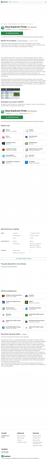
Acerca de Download (21, 435)
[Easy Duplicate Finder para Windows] (2, 28)
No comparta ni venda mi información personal (37, 443)
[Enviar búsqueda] (10, 2)
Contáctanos (19, 440)
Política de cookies (36, 440)
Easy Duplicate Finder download (8, 266)
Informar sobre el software (24, 258)
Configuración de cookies (37, 445)
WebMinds (25, 334)
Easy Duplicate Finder (21, 27)
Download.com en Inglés (21, 442)
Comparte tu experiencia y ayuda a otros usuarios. (32, 36)
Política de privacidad (37, 435)
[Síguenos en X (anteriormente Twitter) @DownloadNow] (5, 452)
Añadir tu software (20, 437)
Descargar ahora (13, 33)
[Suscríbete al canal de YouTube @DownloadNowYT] (7, 452)
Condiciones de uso (36, 437)
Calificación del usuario (23, 29)
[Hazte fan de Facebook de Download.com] (2, 452)
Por (8, 29)
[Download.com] (4, 2)
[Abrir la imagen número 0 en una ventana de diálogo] (10, 93)
